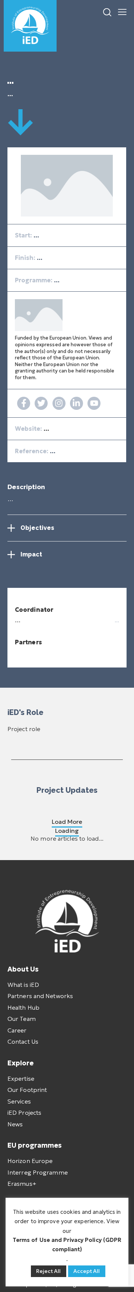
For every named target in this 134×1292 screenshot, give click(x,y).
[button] (122, 11)
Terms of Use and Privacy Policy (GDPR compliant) (67, 1244)
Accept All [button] (86, 1271)
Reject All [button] (48, 1271)
